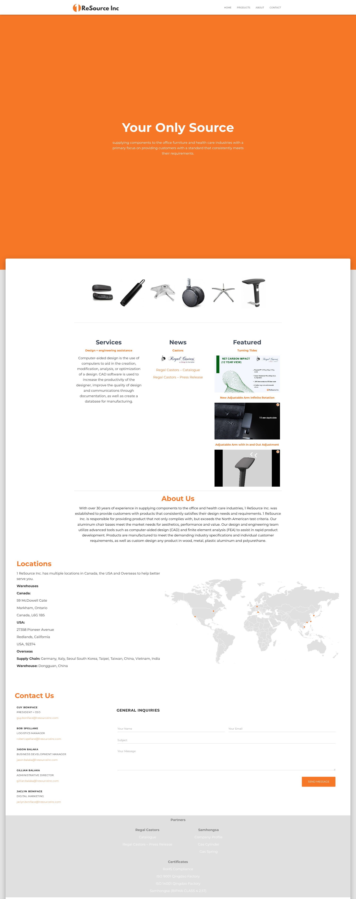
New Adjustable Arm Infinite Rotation (247, 397)
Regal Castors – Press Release (178, 377)
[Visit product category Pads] (102, 296)
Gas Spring (209, 852)
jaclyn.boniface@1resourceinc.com (39, 802)
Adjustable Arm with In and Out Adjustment (247, 444)
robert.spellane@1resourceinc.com (39, 739)
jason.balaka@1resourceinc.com (37, 760)
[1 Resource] (96, 7)
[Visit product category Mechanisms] (163, 296)
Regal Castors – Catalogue (178, 370)
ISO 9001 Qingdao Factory (178, 876)
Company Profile (208, 837)
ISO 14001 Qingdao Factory (178, 884)
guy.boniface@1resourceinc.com (37, 718)
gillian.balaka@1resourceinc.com (38, 781)
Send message (318, 781)
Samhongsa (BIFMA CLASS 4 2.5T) (178, 891)
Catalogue (147, 837)
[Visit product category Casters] (193, 296)
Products (243, 7)
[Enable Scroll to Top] (348, 891)
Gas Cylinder (208, 844)
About (260, 7)
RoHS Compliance (178, 869)
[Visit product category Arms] (254, 296)
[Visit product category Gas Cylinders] (132, 296)
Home (227, 7)
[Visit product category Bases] (223, 296)
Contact (275, 7)
